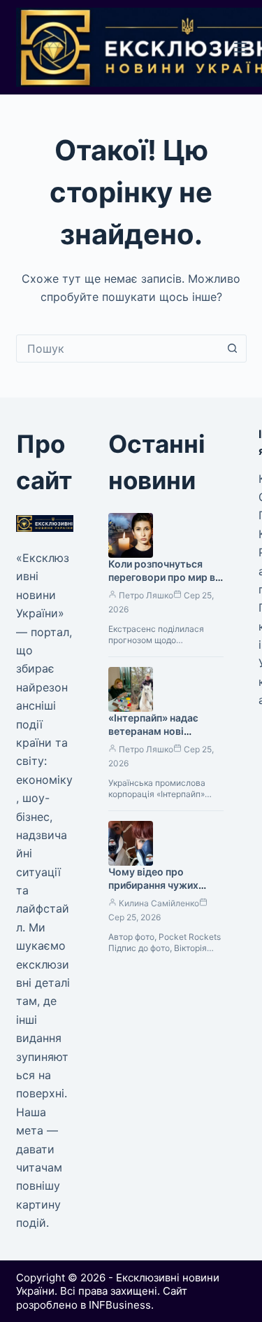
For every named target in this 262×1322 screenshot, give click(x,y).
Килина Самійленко (159, 903)
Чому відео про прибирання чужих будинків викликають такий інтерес (159, 891)
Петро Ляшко (146, 595)
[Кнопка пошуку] (232, 348)
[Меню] (240, 47)
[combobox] (118, 349)
